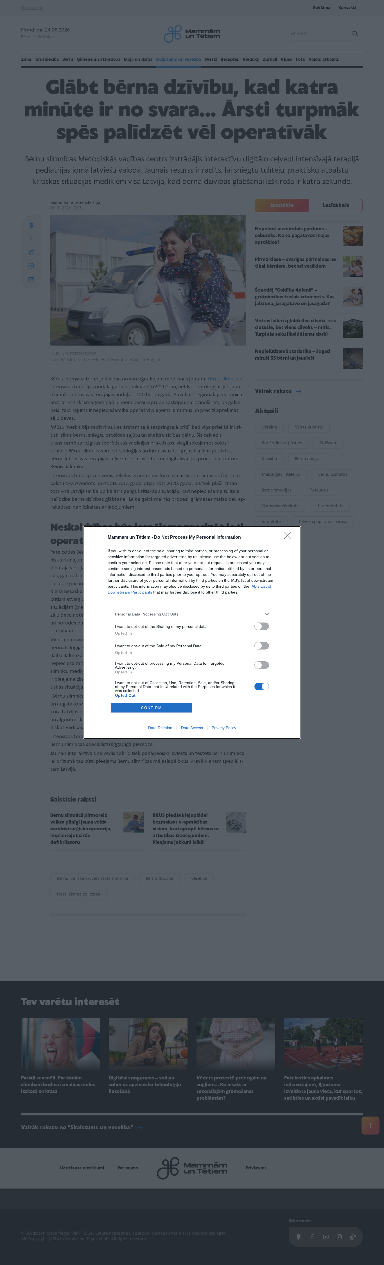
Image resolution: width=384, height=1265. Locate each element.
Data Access (192, 727)
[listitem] (192, 614)
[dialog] (192, 632)
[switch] (261, 626)
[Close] (289, 537)
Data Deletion (160, 727)
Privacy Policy (224, 727)
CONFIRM (151, 708)
